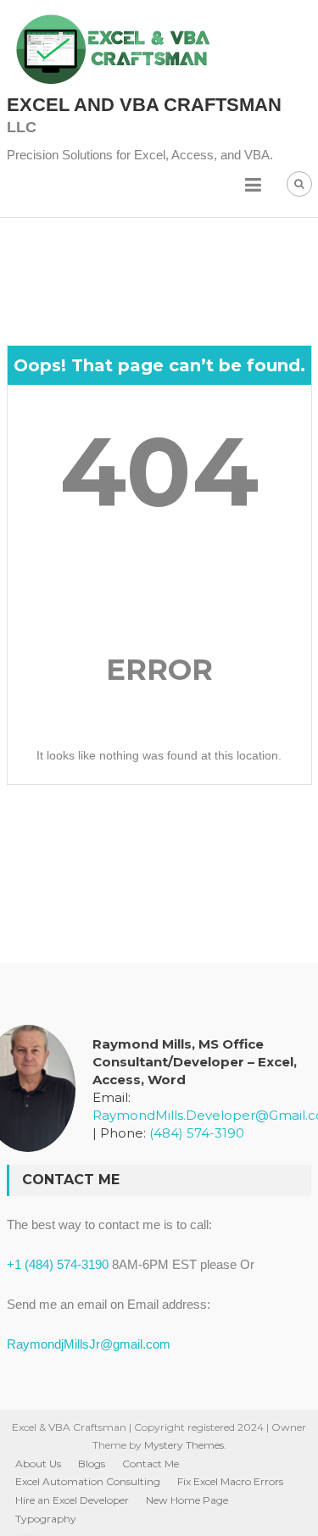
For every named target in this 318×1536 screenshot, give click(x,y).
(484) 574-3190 (196, 1133)
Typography (45, 1518)
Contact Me (150, 1463)
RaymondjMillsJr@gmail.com (88, 1344)
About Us (38, 1463)
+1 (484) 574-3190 (58, 1264)
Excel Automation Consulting (87, 1481)
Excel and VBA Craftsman (144, 104)
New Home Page (187, 1500)
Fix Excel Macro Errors (230, 1481)
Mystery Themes (184, 1445)
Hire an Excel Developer (72, 1500)
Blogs (91, 1463)
